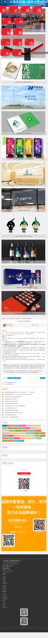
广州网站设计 (17, 378)
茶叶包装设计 (13, 433)
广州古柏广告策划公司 (6, 0)
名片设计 (17, 438)
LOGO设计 (5, 435)
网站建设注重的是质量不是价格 (12, 410)
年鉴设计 (33, 428)
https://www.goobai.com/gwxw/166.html (23, 372)
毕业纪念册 (18, 430)
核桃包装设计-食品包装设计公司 (24, 287)
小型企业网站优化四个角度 (11, 408)
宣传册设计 (5, 438)
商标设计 (16, 435)
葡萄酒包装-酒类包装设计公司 (24, 261)
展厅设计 (37, 435)
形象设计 (22, 440)
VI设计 (33, 425)
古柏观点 (10, 425)
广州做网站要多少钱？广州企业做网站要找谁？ (15, 405)
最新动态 (5, 425)
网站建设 (10, 378)
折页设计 (27, 428)
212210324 (8, 572)
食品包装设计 (6, 433)
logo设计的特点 (9, 384)
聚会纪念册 (11, 430)
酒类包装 (37, 433)
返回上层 (43, 378)
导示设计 (11, 435)
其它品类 (43, 433)
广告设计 (43, 435)
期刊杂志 (22, 428)
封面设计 (10, 440)
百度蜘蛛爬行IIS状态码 (11, 382)
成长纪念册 (25, 430)
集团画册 (10, 428)
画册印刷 (5, 440)
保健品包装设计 (30, 433)
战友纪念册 (38, 430)
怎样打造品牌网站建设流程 (11, 414)
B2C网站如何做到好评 (26, 318)
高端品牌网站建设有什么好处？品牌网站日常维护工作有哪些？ (19, 394)
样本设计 (28, 438)
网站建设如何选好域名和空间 (11, 401)
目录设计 (16, 440)
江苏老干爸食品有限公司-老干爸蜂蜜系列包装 (24, 159)
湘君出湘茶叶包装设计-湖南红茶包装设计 (24, 313)
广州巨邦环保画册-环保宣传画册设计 (24, 133)
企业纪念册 (5, 430)
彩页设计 (34, 438)
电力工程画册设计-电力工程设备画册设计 (24, 107)
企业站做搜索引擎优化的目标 (11, 403)
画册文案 (39, 438)
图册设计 (22, 438)
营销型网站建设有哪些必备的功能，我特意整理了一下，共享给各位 (20, 392)
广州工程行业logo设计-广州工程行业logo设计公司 (24, 184)
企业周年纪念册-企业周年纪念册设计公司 (24, 82)
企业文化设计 (23, 435)
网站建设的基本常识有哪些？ (11, 399)
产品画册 (5, 428)
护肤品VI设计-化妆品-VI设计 (24, 210)
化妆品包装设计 (21, 433)
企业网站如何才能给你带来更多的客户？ (14, 396)
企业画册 (38, 425)
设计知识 (12, 318)
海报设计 (11, 438)
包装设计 (28, 425)
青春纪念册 (31, 430)
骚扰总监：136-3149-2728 (18, 532)
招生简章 (38, 428)
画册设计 (16, 425)
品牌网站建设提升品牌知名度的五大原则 (14, 412)
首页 (8, 318)
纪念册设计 (22, 425)
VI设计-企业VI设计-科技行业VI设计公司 (24, 236)
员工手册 (16, 428)
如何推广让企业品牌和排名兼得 (12, 417)
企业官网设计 (18, 318)
